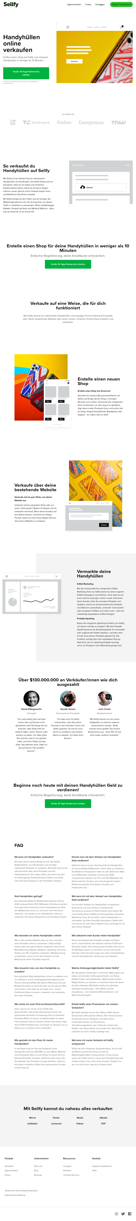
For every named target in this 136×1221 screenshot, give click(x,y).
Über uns (38, 1166)
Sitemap (38, 1174)
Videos (80, 1123)
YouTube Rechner (71, 1174)
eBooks (103, 1117)
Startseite (9, 1166)
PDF (103, 1123)
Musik (80, 1117)
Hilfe (94, 1170)
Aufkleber (32, 1123)
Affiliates (67, 1170)
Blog (36, 1170)
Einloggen (100, 4)
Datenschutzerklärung (15, 1195)
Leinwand (56, 1123)
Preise (88, 4)
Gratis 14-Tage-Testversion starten (26, 73)
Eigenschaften (74, 4)
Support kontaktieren (102, 1166)
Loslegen (67, 1166)
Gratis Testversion (121, 4)
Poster (56, 1117)
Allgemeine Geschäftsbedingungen (21, 1190)
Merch (32, 1117)
